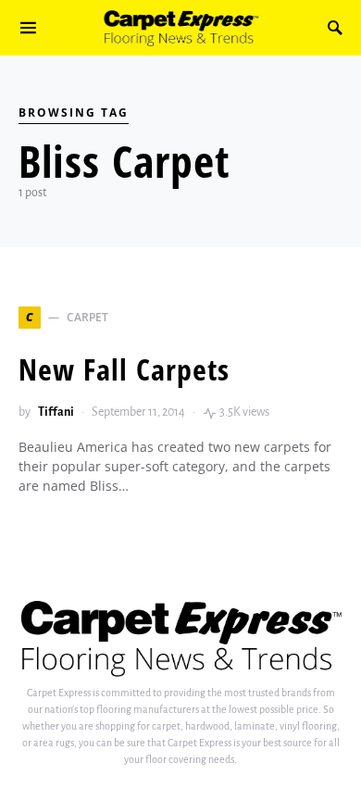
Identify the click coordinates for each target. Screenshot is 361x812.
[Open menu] (28, 28)
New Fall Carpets (124, 369)
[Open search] (335, 28)
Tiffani (56, 412)
